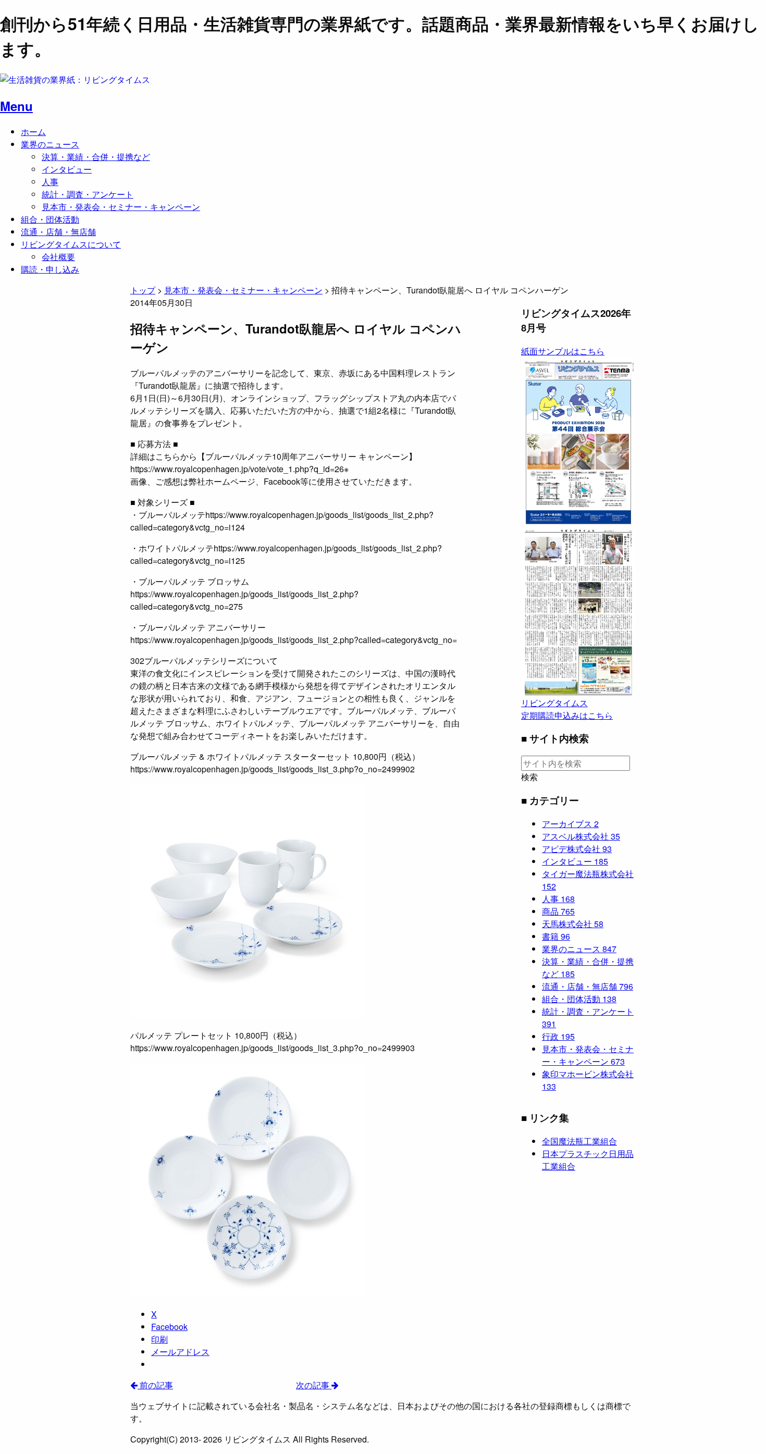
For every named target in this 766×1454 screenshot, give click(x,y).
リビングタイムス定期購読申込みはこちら (567, 709)
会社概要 (58, 257)
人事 (50, 182)
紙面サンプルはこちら (562, 351)
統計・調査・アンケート (87, 194)
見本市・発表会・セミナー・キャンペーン (121, 207)
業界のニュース (50, 144)
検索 (529, 777)
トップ (142, 290)
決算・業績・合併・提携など (96, 157)
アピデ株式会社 (577, 849)
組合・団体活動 (50, 219)
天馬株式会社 (572, 924)
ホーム (33, 132)
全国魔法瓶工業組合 (579, 1141)
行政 (558, 1036)
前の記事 (155, 1385)
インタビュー (67, 169)
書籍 (556, 936)
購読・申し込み (50, 269)
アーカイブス (570, 824)
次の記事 (313, 1385)
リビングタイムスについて (71, 244)
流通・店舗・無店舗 (58, 232)
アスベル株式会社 (581, 836)
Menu (16, 106)
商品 (558, 911)
